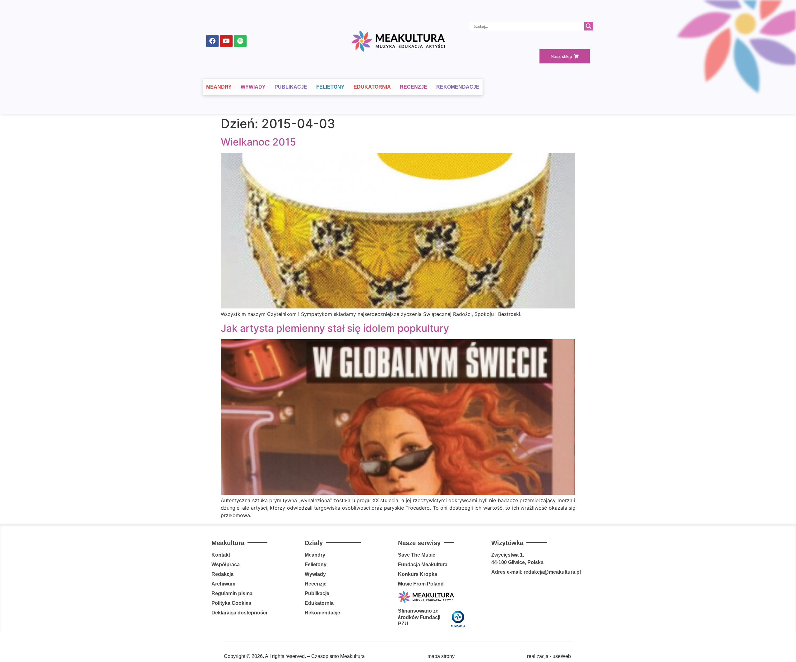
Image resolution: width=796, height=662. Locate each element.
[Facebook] (212, 41)
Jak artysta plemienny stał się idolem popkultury (335, 328)
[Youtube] (226, 41)
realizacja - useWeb (549, 656)
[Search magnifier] (588, 26)
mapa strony (441, 656)
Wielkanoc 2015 (258, 142)
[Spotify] (240, 41)
